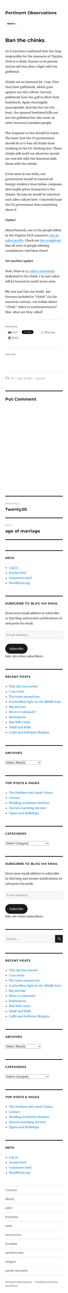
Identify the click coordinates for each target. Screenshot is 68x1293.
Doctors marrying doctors (27, 808)
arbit (8, 1208)
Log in (13, 567)
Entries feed (17, 573)
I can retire (16, 691)
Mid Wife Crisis (19, 722)
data (8, 1226)
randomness (14, 1252)
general (40, 378)
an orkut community (40, 271)
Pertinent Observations (31, 12)
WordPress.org (19, 583)
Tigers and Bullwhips (24, 813)
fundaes (11, 1244)
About (9, 1199)
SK (12, 378)
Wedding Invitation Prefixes (29, 803)
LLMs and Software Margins (29, 732)
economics (13, 1235)
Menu (11, 23)
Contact (14, 798)
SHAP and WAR (20, 727)
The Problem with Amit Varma (31, 792)
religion (10, 1261)
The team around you (24, 696)
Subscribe (16, 649)
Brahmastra (17, 717)
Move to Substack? (22, 712)
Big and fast (17, 707)
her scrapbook (50, 240)
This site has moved (23, 686)
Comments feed (20, 578)
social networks (16, 1270)
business (11, 1217)
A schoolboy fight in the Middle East (35, 701)
